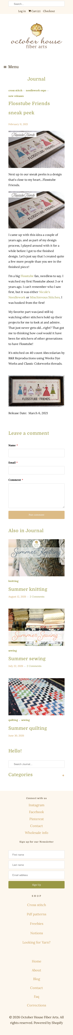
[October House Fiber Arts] (36, 38)
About (36, 970)
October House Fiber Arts (39, 1017)
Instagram (36, 805)
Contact (36, 826)
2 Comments (37, 596)
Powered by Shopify (48, 1023)
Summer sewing (27, 658)
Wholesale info (36, 833)
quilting (13, 720)
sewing (12, 650)
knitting (13, 581)
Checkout (49, 11)
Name (13, 445)
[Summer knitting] (36, 557)
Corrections (36, 1005)
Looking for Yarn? (36, 942)
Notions (36, 933)
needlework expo (36, 90)
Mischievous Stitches (45, 297)
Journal (36, 79)
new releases (16, 96)
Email (13, 462)
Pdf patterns (36, 914)
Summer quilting (27, 728)
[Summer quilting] (36, 696)
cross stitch (15, 90)
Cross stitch (36, 905)
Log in (22, 11)
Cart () (35, 11)
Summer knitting (27, 589)
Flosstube (27, 276)
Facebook (36, 812)
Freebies (36, 923)
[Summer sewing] (36, 627)
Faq (36, 996)
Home (36, 961)
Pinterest (36, 819)
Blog (36, 979)
